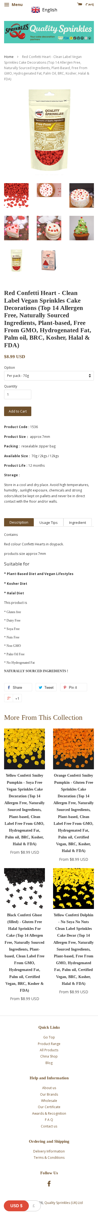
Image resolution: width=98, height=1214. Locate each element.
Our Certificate (49, 1107)
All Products (49, 1050)
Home (9, 56)
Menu (17, 4)
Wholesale (49, 1100)
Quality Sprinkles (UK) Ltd (63, 1202)
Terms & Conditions (49, 1157)
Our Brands (49, 1094)
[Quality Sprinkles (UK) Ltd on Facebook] (49, 1184)
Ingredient (77, 522)
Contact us (49, 1126)
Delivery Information (49, 1151)
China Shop (49, 1056)
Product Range (49, 1043)
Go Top (49, 1037)
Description (19, 522)
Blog (49, 1063)
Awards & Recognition (49, 1113)
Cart (89, 4)
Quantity (10, 386)
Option (9, 367)
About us (49, 1088)
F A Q (49, 1119)
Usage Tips (48, 522)
